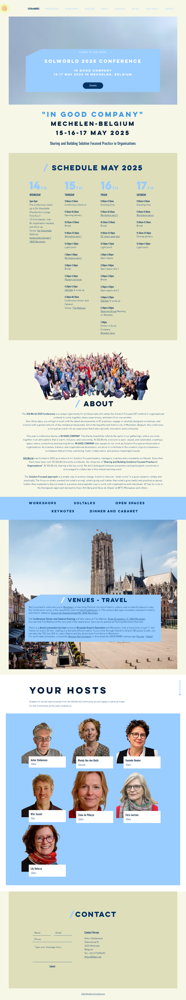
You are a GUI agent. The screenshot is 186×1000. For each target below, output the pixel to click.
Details (93, 85)
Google (140, 636)
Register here (108, 333)
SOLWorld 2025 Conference (93, 61)
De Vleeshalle (44, 230)
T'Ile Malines (79, 308)
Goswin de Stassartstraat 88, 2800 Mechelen (74, 613)
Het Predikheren (89, 610)
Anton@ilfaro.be (92, 957)
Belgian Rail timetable (79, 636)
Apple (149, 636)
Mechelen (68, 607)
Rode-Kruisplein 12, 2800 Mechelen (126, 619)
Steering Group (109, 311)
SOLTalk (69, 290)
